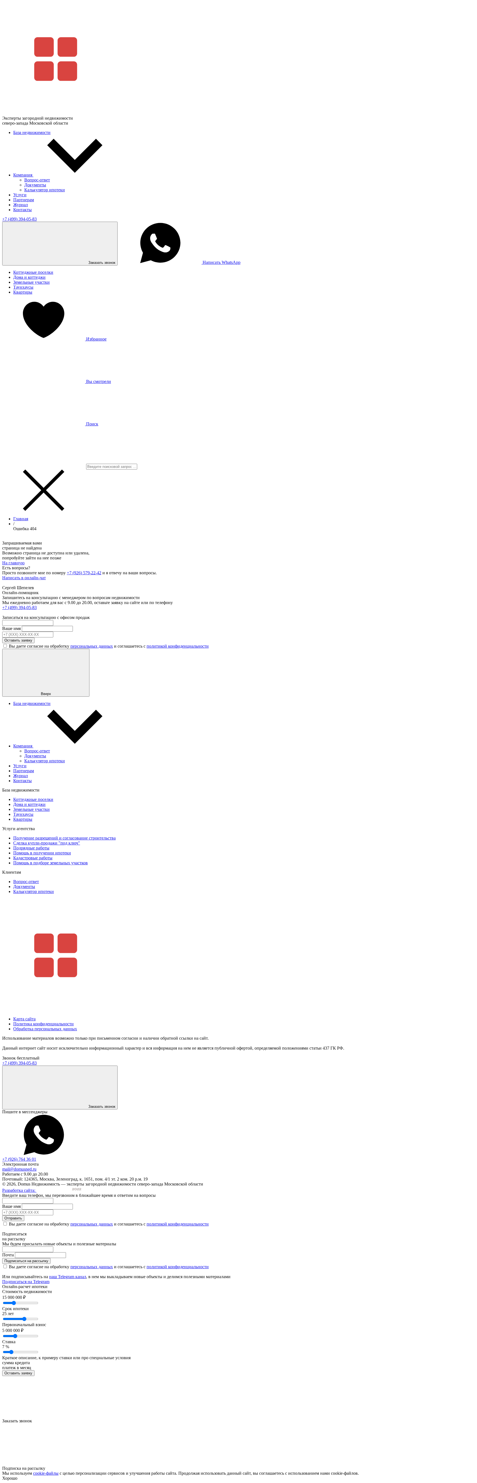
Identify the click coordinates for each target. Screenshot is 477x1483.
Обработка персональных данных (45, 1028)
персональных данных (91, 646)
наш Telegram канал (67, 1276)
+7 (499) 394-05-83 (19, 219)
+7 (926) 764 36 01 (19, 1159)
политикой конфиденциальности (178, 646)
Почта (8, 1255)
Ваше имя (11, 628)
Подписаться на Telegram (25, 1281)
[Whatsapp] (43, 1154)
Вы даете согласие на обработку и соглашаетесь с (109, 646)
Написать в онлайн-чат (24, 577)
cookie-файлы (46, 1473)
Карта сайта (24, 1019)
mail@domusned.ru (19, 1169)
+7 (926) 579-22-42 (84, 572)
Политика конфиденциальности (43, 1023)
